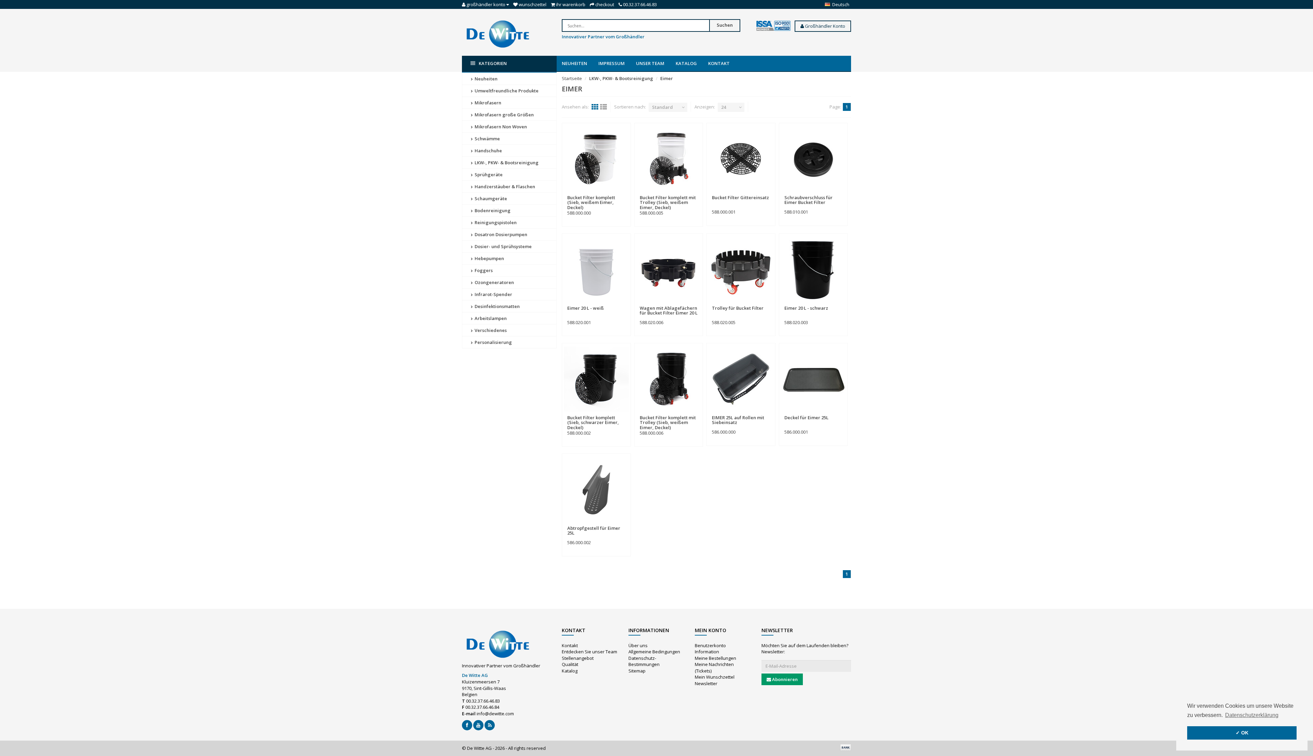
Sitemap (637, 671)
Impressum (611, 63)
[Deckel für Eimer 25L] (813, 379)
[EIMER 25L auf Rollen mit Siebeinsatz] (740, 379)
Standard (662, 107)
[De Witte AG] (498, 33)
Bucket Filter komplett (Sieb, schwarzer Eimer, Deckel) (593, 422)
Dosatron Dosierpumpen (500, 234)
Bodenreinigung (492, 210)
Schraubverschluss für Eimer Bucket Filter (808, 199)
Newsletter (706, 683)
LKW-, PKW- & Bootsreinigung (506, 162)
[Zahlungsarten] (845, 747)
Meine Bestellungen (715, 658)
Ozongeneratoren (494, 282)
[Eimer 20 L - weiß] (596, 269)
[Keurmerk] (773, 26)
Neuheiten (574, 63)
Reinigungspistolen (495, 222)
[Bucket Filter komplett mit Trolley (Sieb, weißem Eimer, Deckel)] (668, 159)
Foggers (483, 270)
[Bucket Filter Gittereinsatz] (740, 159)
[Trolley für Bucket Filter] (740, 269)
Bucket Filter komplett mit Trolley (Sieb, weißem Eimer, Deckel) (668, 202)
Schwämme (487, 139)
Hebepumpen (489, 258)
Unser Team (650, 63)
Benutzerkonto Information (710, 648)
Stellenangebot (578, 658)
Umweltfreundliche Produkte (506, 91)
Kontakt (719, 63)
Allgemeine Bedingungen (654, 652)
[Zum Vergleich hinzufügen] (622, 193)
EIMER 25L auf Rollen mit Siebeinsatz (738, 419)
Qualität (570, 664)
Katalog (686, 63)
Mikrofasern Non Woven (500, 127)
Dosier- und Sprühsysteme (503, 246)
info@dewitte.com (495, 713)
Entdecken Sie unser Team (589, 652)
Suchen (725, 25)
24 (723, 107)
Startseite (572, 78)
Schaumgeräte (490, 198)
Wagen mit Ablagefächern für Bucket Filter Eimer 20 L (669, 310)
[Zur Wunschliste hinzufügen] (610, 193)
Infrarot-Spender (493, 294)
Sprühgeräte (488, 174)
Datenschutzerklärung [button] (1251, 715)
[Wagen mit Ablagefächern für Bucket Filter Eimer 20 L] (668, 269)
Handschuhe (488, 151)
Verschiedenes (490, 330)
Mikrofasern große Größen (504, 115)
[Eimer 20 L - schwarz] (813, 269)
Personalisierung (493, 342)
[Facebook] (467, 725)
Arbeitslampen (490, 318)
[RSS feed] (490, 725)
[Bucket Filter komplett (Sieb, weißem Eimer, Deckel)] (596, 159)
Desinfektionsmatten (497, 306)
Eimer (666, 78)
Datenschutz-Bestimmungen (644, 661)
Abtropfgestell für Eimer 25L (593, 530)
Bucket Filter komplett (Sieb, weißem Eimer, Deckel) (591, 202)
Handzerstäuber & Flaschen (504, 186)
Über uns (638, 645)
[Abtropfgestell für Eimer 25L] (596, 489)
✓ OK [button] (1242, 732)
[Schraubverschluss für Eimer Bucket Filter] (813, 159)
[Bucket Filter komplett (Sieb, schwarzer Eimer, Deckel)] (596, 379)
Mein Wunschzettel (714, 677)
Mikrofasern (487, 103)
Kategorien (493, 63)
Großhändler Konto (824, 26)
